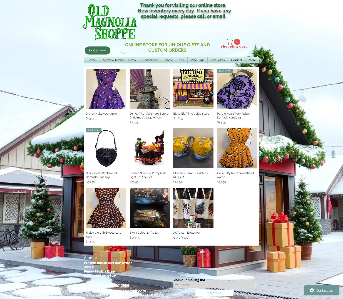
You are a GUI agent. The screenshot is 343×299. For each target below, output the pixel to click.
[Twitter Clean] (90, 258)
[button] (234, 42)
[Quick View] (106, 89)
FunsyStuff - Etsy (99, 271)
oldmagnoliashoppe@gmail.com (117, 291)
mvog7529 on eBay (100, 275)
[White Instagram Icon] (96, 258)
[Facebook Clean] (84, 258)
